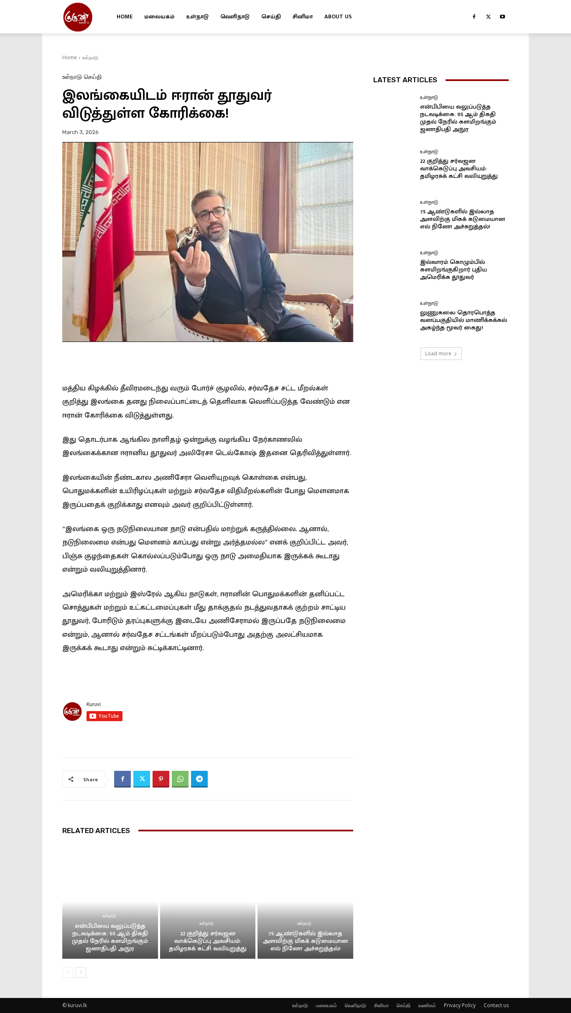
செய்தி (271, 16)
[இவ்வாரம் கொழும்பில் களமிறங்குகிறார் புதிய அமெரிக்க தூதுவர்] (393, 266)
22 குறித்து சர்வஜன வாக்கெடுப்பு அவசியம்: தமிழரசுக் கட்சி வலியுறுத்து (208, 941)
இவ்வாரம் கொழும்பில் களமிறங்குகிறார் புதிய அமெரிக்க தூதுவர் (453, 269)
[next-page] (81, 972)
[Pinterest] (161, 779)
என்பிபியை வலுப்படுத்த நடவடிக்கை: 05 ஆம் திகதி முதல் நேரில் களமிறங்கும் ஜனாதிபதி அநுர (110, 937)
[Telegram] (199, 779)
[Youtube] (502, 16)
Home (125, 16)
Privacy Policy (460, 1005)
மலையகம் (159, 16)
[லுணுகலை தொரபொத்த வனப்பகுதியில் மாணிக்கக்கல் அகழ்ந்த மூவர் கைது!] (393, 316)
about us (338, 16)
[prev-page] (67, 972)
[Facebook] (474, 16)
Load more (438, 353)
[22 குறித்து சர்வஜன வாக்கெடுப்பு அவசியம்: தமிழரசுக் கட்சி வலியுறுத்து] (208, 901)
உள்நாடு (197, 16)
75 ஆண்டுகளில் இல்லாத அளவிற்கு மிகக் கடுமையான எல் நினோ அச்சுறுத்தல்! (305, 941)
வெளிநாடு (235, 16)
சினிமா (303, 16)
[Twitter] (488, 16)
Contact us (496, 1005)
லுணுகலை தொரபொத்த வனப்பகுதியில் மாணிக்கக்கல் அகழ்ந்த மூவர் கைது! (463, 320)
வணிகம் (427, 1005)
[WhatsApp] (180, 779)
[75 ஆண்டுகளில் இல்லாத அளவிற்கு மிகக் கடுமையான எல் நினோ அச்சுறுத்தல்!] (305, 901)
